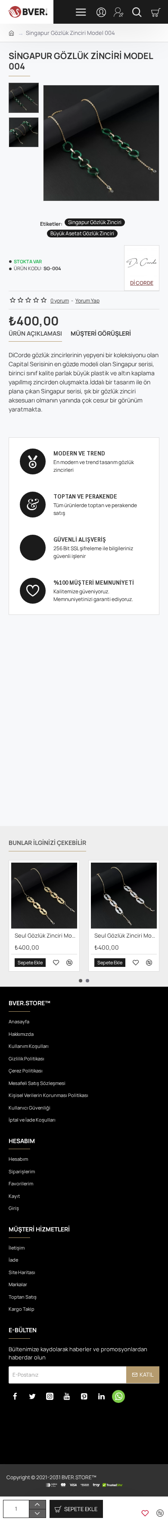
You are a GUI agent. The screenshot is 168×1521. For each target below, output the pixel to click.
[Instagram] (49, 1396)
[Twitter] (32, 1396)
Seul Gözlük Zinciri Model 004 (125, 935)
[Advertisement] (84, 731)
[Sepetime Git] (157, 12)
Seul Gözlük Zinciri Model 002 (46, 935)
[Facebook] (15, 1396)
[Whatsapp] (118, 1396)
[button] (26, 89)
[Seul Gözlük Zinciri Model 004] (124, 896)
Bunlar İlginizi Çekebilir (47, 843)
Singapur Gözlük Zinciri (94, 222)
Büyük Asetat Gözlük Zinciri (82, 233)
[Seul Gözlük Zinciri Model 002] (44, 896)
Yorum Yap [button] (87, 300)
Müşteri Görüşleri (101, 333)
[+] (37, 1504)
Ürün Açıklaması (35, 333)
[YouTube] (66, 1396)
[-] (37, 1513)
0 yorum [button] (59, 300)
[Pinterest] (84, 1396)
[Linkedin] (101, 1396)
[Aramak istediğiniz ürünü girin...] (136, 12)
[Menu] (81, 12)
